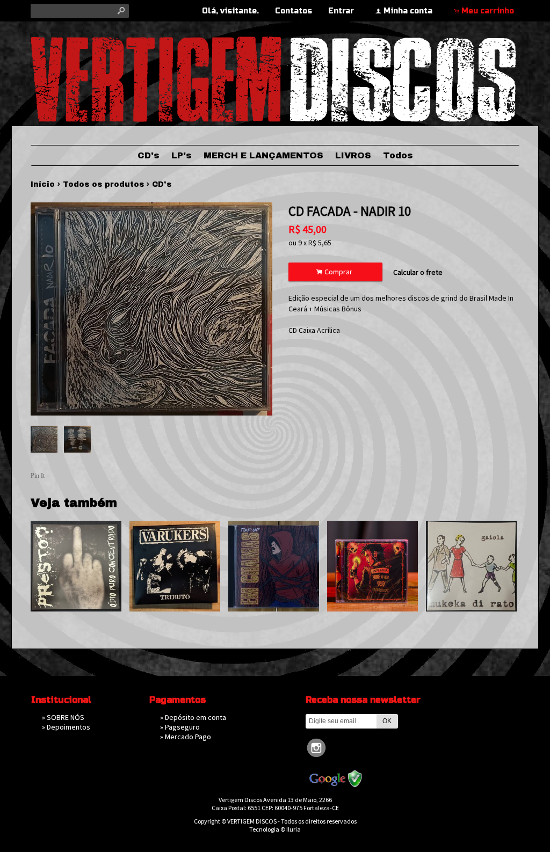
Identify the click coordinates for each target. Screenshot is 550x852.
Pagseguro (182, 727)
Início (43, 184)
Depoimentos (68, 727)
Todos (398, 155)
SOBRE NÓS (65, 717)
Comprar (336, 272)
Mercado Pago (188, 736)
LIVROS (353, 155)
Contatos (293, 11)
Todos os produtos (103, 184)
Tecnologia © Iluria (275, 829)
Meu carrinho (487, 11)
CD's (149, 155)
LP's (181, 155)
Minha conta (407, 11)
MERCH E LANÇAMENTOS (263, 155)
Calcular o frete (418, 272)
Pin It (38, 475)
